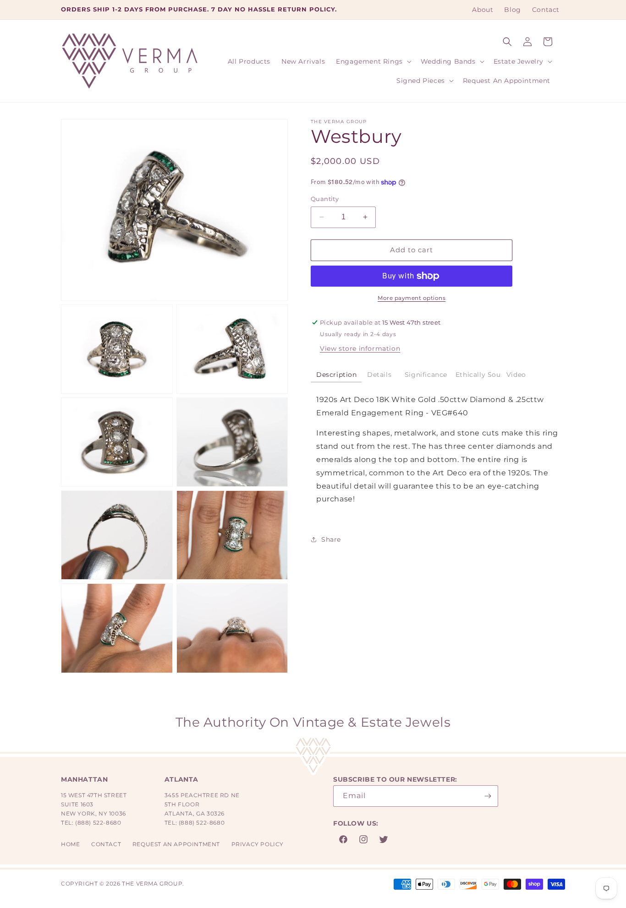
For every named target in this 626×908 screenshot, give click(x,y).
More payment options (411, 297)
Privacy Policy (257, 844)
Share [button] (331, 539)
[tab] (336, 375)
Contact (106, 844)
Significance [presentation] (426, 374)
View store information (360, 348)
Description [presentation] (336, 374)
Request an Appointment (176, 844)
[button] (507, 42)
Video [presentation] (517, 374)
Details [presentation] (380, 374)
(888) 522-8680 (98, 822)
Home (70, 844)
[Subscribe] (488, 796)
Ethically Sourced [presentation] (478, 374)
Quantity (325, 198)
